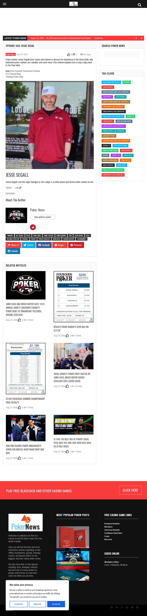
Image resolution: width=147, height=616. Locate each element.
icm (70, 235)
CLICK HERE (130, 490)
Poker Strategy (44, 239)
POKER (33, 239)
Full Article (10, 193)
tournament (81, 239)
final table (37, 235)
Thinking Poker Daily (14, 76)
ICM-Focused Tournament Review (25, 71)
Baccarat (108, 539)
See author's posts (42, 217)
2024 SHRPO (126, 150)
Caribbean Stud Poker (113, 533)
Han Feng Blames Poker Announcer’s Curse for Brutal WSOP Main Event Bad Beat (25, 449)
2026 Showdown (124, 121)
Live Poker (120, 97)
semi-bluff (56, 239)
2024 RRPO (125, 160)
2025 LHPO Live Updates (113, 116)
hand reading (61, 235)
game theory (48, 235)
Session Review (68, 239)
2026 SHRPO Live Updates (113, 131)
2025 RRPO (107, 97)
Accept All (56, 604)
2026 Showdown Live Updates (116, 101)
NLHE (87, 235)
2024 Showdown (110, 150)
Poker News (10, 54)
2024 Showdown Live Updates (116, 140)
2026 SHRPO (108, 121)
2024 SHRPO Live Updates (113, 111)
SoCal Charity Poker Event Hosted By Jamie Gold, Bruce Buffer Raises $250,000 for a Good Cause (72, 377)
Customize (18, 604)
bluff (28, 235)
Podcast (25, 239)
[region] (37, 595)
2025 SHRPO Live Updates (113, 126)
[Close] (66, 582)
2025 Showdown (110, 160)
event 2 (106, 145)
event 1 (130, 116)
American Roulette (112, 530)
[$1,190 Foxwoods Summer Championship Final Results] (26, 368)
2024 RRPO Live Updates (113, 106)
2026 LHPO (128, 155)
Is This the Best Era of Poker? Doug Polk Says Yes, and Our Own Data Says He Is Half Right (72, 443)
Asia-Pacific (108, 165)
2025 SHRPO (108, 87)
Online (111, 562)
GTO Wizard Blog (13, 73)
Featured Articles (111, 82)
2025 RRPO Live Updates (113, 175)
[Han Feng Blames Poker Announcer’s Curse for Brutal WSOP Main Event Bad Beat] (26, 428)
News (105, 155)
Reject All (37, 604)
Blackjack (108, 527)
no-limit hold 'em (13, 239)
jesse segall (79, 235)
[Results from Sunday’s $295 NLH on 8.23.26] (73, 296)
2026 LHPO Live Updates (113, 170)
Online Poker (109, 136)
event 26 (116, 155)
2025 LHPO (122, 165)
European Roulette (112, 524)
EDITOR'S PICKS (120, 145)
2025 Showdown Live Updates (116, 92)
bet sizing (19, 235)
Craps (106, 536)
